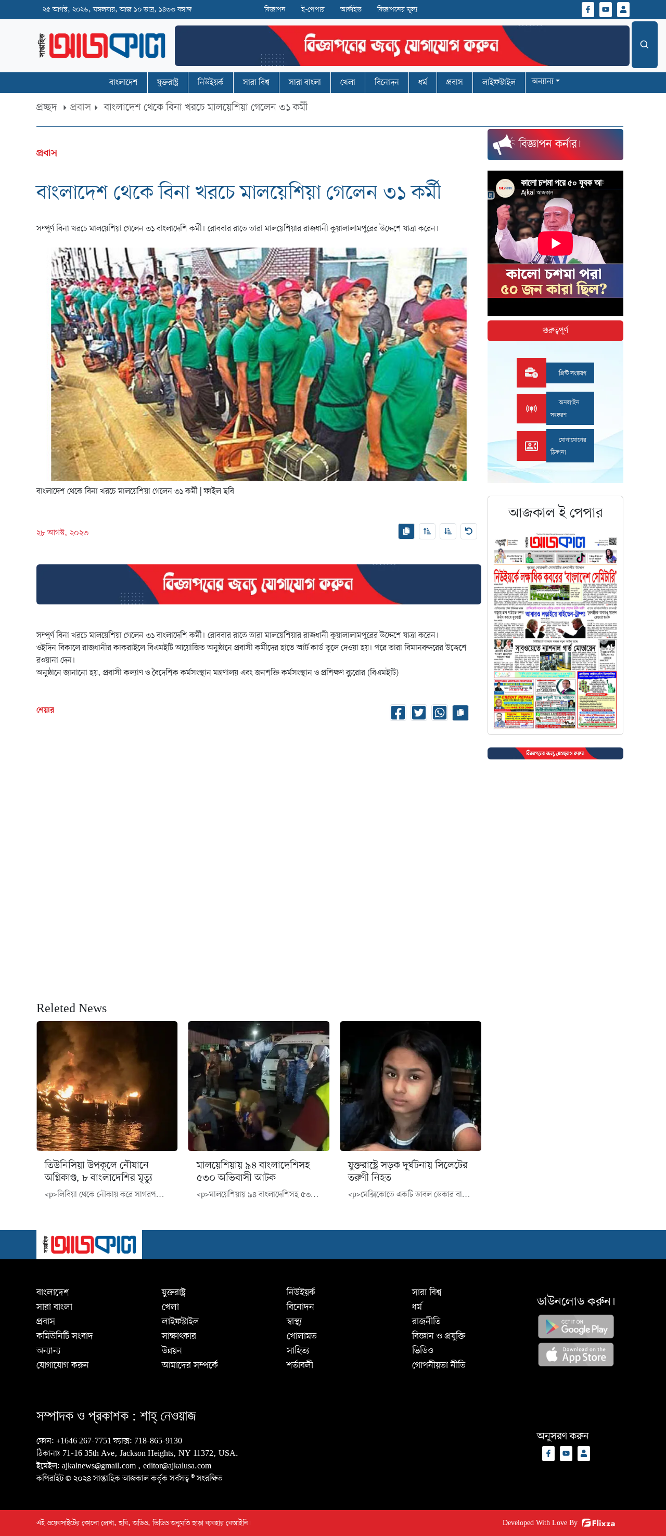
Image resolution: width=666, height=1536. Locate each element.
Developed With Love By (540, 1523)
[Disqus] (258, 859)
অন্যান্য (543, 81)
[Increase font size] (427, 531)
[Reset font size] (468, 531)
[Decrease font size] (448, 531)
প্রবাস (80, 107)
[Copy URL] (406, 531)
